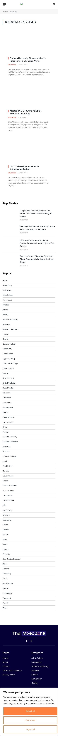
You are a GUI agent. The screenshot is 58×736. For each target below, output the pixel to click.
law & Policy (7, 510)
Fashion (6, 432)
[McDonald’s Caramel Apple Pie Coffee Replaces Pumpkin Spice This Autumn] (10, 244)
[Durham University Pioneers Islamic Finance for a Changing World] (29, 44)
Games (6, 471)
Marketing (7, 520)
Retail (5, 564)
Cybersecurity (8, 368)
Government (8, 476)
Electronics (7, 402)
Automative (7, 300)
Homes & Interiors (10, 485)
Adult (5, 280)
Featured (6, 446)
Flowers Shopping (10, 456)
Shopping (7, 573)
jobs (4, 505)
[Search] (53, 4)
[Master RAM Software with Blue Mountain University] (29, 97)
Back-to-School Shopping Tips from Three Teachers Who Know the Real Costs (36, 259)
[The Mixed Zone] (29, 4)
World (5, 608)
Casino (5, 334)
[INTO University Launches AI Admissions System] (29, 152)
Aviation (6, 305)
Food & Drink (8, 466)
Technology (7, 593)
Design (5, 373)
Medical (6, 529)
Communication (9, 344)
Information (7, 495)
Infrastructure (8, 500)
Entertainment (8, 417)
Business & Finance (11, 329)
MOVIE (5, 534)
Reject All (30, 729)
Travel (5, 603)
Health (5, 481)
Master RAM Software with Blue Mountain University (26, 112)
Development (8, 378)
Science (6, 569)
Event (5, 427)
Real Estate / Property (12, 559)
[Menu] (4, 4)
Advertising (7, 285)
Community (7, 349)
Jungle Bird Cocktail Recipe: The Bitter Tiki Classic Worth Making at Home (35, 213)
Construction (8, 353)
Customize (30, 720)
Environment (8, 422)
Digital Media (8, 388)
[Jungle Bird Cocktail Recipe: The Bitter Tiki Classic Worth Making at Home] (10, 214)
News (5, 544)
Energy (5, 412)
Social (5, 578)
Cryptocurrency (9, 358)
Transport (7, 598)
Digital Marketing (9, 383)
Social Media (8, 583)
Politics (5, 549)
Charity (5, 339)
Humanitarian (8, 490)
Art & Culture (8, 295)
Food (5, 461)
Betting (5, 314)
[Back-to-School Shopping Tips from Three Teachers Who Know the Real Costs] (10, 260)
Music (5, 539)
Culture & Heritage (10, 363)
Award (5, 309)
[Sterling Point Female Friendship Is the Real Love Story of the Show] (10, 230)
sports (5, 588)
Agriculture (7, 290)
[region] (29, 712)
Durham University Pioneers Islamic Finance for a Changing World (28, 59)
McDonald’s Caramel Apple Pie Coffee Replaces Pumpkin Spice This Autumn (37, 243)
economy (6, 393)
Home (5, 11)
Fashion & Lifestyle (10, 441)
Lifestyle (6, 515)
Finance (6, 451)
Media (5, 524)
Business (6, 324)
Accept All (30, 711)
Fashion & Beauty (10, 436)
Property (6, 554)
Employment (8, 407)
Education (7, 397)
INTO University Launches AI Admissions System (24, 167)
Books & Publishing (10, 319)
